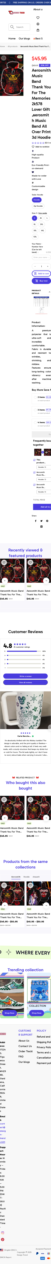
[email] (3, 1133)
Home (2, 46)
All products (13, 46)
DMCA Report (5, 1257)
